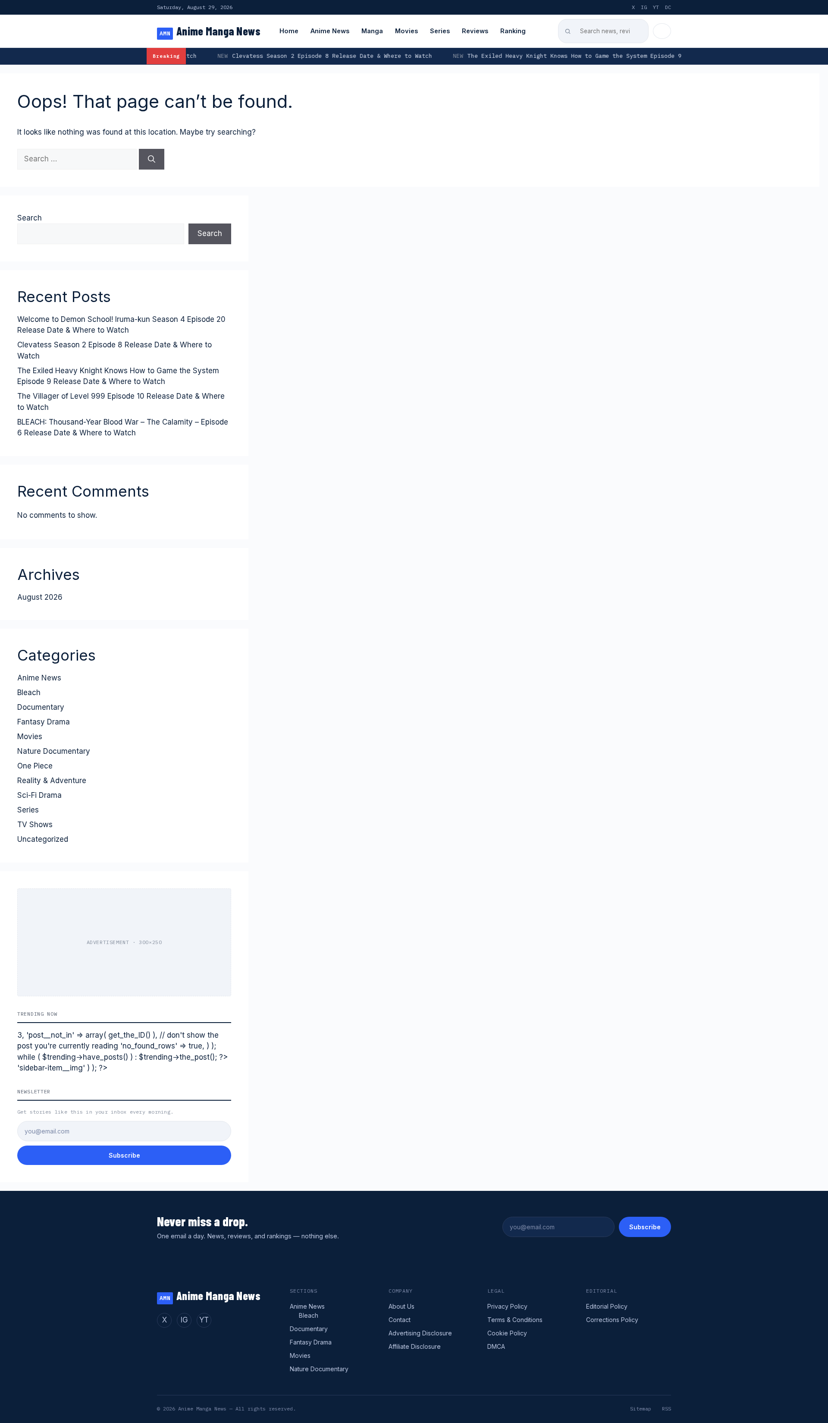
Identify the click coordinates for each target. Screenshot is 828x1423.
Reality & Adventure (51, 780)
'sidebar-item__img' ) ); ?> (62, 1068)
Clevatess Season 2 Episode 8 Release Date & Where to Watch (261, 56)
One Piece (35, 766)
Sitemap (640, 1408)
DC (668, 7)
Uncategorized (42, 839)
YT (656, 7)
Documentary (40, 707)
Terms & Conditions (515, 1319)
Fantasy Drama (43, 722)
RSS (666, 1408)
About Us (401, 1306)
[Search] (151, 159)
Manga (372, 31)
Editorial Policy (606, 1306)
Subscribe (124, 1155)
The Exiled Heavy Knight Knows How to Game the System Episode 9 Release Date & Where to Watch (555, 56)
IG (644, 7)
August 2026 (40, 597)
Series (440, 31)
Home (288, 31)
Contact (400, 1319)
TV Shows (35, 824)
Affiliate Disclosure (415, 1346)
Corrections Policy (612, 1319)
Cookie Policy (507, 1333)
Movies (406, 31)
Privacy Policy (507, 1306)
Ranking (513, 31)
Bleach (29, 692)
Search (29, 218)
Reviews (475, 31)
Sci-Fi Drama (39, 795)
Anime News (329, 31)
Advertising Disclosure (420, 1333)
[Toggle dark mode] (662, 31)
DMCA (496, 1346)
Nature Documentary (53, 751)
